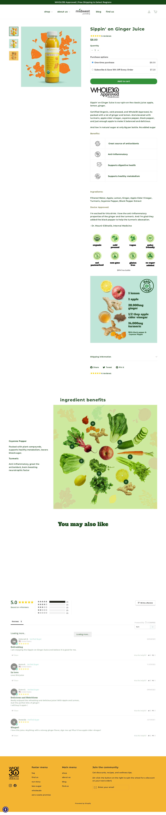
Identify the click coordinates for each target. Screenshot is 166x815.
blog (98, 11)
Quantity (94, 46)
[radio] (92, 62)
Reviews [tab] (15, 621)
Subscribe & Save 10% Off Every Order (114, 70)
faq (33, 773)
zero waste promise (41, 795)
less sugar (36, 786)
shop (47, 11)
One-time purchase (104, 62)
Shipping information (100, 357)
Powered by (145, 622)
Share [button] (16, 655)
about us (62, 11)
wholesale (37, 790)
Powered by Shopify (83, 803)
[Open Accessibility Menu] (5, 809)
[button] (149, 655)
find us (110, 11)
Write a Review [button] (146, 603)
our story (36, 782)
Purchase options (99, 57)
